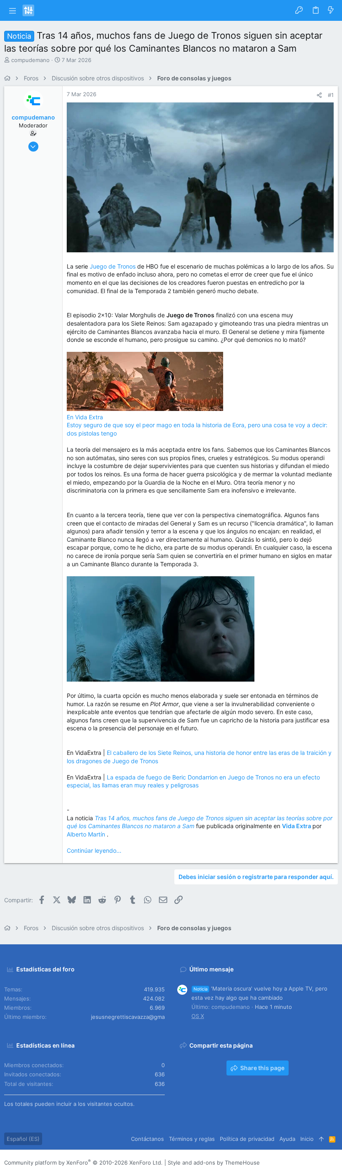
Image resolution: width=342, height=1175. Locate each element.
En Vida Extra (85, 417)
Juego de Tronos (113, 266)
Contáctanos (147, 1138)
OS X (197, 1016)
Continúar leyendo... (94, 850)
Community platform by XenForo (83, 1162)
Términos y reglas (192, 1138)
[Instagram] (296, 1163)
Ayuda (287, 1138)
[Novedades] (331, 10)
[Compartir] (319, 95)
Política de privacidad (247, 1138)
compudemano (30, 60)
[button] (12, 10)
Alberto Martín (87, 834)
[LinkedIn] (309, 1163)
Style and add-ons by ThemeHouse (214, 1162)
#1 (331, 95)
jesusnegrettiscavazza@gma (128, 1016)
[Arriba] (321, 1139)
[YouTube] (334, 1163)
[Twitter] (321, 1163)
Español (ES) (23, 1138)
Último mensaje (211, 969)
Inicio (307, 1138)
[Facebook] (284, 1163)
